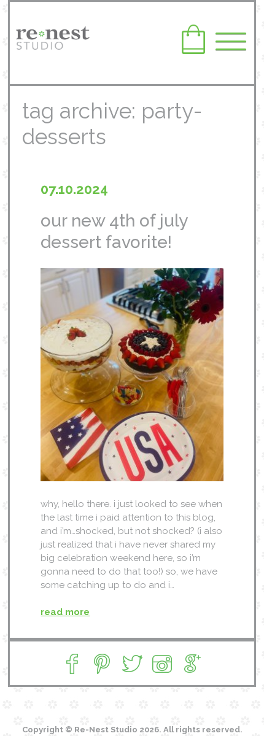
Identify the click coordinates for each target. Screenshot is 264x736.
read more (65, 612)
